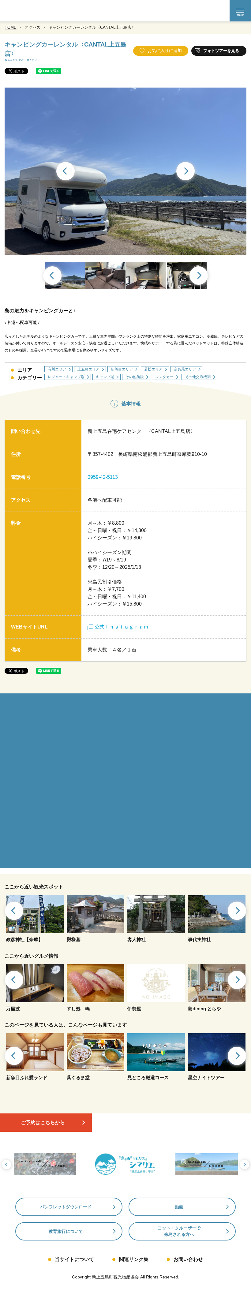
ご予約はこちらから (43, 1122)
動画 (179, 1206)
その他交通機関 (198, 377)
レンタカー (164, 377)
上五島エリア (88, 369)
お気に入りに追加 (165, 50)
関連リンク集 (133, 1259)
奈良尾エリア (185, 369)
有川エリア (57, 369)
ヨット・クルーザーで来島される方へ (179, 1231)
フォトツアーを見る (221, 50)
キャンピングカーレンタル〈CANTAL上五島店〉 (91, 27)
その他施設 (135, 377)
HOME (11, 27)
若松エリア (153, 369)
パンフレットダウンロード (66, 1206)
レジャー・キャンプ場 (66, 377)
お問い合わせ (188, 1259)
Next (186, 172)
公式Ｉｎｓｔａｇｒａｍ (121, 626)
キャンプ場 (105, 377)
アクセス (32, 27)
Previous (65, 172)
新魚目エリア (122, 369)
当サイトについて (74, 1259)
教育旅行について (66, 1231)
